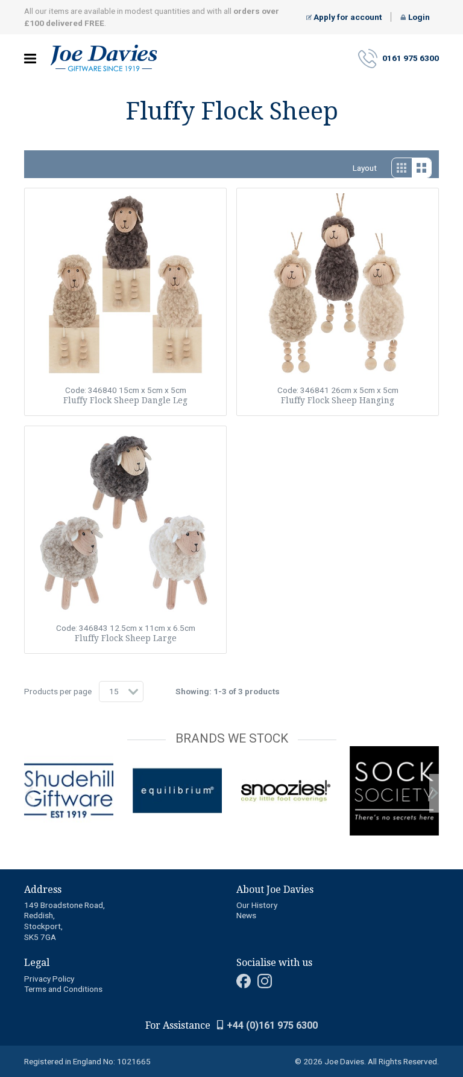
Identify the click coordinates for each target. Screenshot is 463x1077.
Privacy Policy (49, 978)
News (246, 915)
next (434, 793)
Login (418, 17)
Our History (256, 905)
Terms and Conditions (63, 989)
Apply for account (347, 17)
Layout (365, 168)
